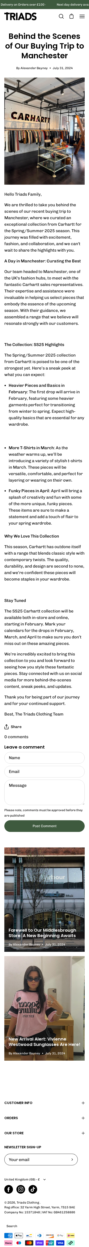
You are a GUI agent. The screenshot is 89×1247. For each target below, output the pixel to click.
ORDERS (11, 1117)
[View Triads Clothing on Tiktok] (33, 1189)
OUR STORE (14, 1133)
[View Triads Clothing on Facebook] (8, 1189)
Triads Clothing (28, 1202)
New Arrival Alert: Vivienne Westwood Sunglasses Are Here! (44, 1041)
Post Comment (45, 826)
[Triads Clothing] (20, 16)
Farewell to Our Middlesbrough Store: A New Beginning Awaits (42, 933)
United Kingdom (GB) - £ (22, 1179)
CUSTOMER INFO (18, 1102)
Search (11, 1226)
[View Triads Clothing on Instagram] (20, 1189)
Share (16, 727)
